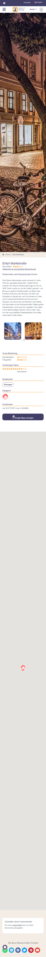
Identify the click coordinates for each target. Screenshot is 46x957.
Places (8, 254)
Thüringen (8, 385)
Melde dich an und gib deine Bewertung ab (19, 269)
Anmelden (27, 2)
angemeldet (17, 925)
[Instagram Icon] (4, 3)
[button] (23, 668)
